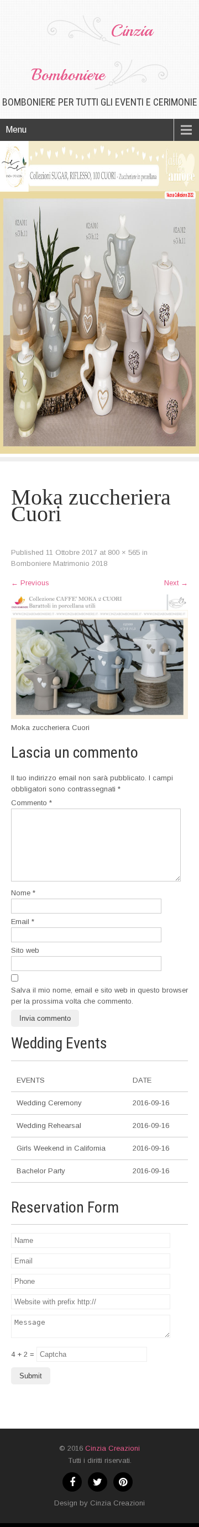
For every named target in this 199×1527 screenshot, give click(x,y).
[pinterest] (123, 1482)
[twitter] (97, 1482)
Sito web (25, 950)
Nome (23, 893)
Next (176, 583)
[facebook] (72, 1482)
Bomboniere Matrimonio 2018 (59, 563)
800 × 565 (124, 552)
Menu (16, 129)
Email (22, 921)
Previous (30, 583)
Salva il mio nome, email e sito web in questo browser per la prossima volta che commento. (99, 995)
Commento (31, 803)
